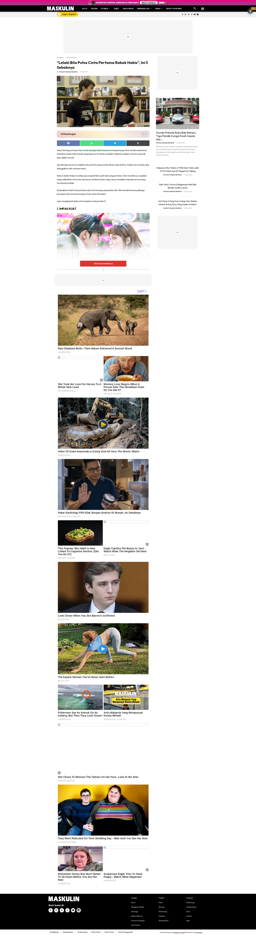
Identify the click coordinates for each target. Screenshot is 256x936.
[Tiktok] (191, 14)
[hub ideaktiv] (202, 7)
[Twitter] (188, 14)
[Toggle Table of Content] (143, 134)
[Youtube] (194, 14)
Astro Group (198, 932)
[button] (195, 8)
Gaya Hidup (71, 57)
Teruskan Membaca (103, 264)
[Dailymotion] (197, 14)
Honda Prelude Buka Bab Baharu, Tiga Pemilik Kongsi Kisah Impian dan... (176, 136)
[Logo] (60, 8)
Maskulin (60, 57)
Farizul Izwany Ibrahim (68, 72)
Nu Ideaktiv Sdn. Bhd (179, 932)
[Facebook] (182, 14)
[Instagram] (185, 14)
